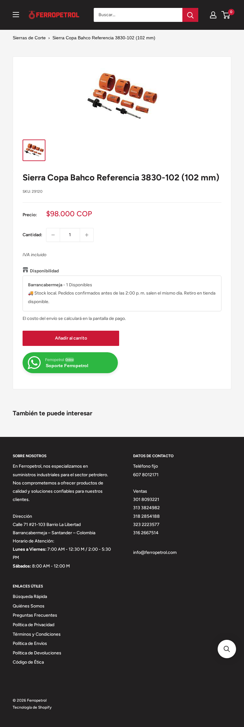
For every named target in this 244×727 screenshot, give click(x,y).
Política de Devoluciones (37, 653)
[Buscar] (190, 15)
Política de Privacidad (33, 624)
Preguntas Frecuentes (35, 615)
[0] (226, 15)
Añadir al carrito (71, 338)
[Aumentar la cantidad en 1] (86, 235)
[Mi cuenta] (213, 14)
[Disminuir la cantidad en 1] (53, 235)
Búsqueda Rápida (30, 596)
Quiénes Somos (28, 606)
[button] (227, 649)
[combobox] (138, 15)
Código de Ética (28, 662)
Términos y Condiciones (37, 634)
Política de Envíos (30, 643)
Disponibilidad (44, 271)
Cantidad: (32, 234)
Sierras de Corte (29, 37)
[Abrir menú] (16, 14)
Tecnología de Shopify (32, 707)
